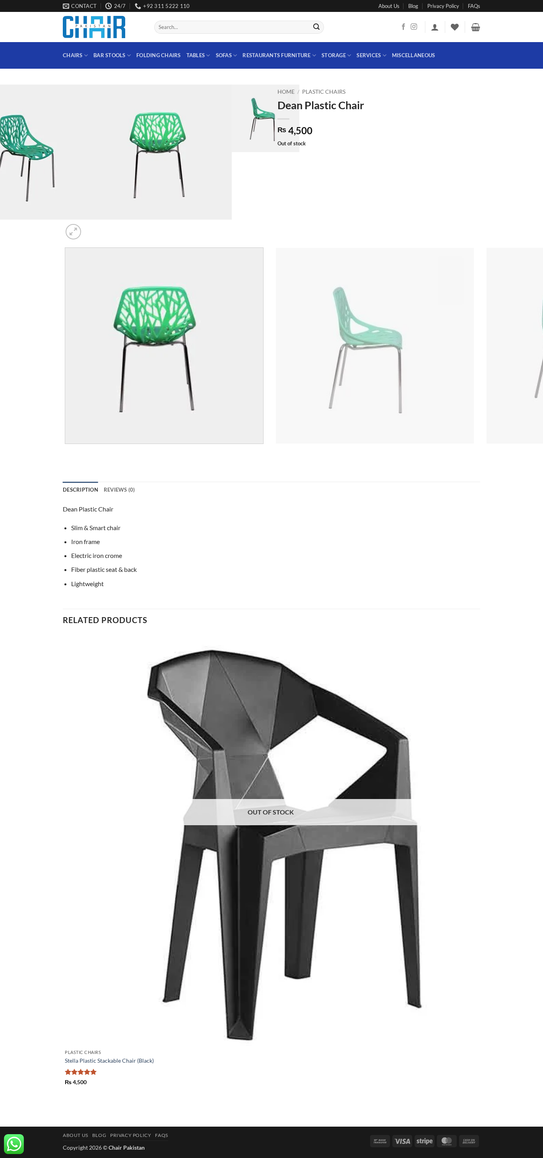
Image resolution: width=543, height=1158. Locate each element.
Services (369, 55)
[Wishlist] (455, 27)
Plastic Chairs (323, 92)
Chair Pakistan (127, 1147)
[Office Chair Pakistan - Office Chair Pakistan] (102, 27)
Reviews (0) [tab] (119, 489)
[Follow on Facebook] (403, 27)
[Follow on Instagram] (414, 27)
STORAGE (334, 55)
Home (286, 92)
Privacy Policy (443, 6)
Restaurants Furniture (276, 55)
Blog (413, 6)
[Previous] (66, 451)
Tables (195, 55)
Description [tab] (80, 489)
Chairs (73, 55)
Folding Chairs (158, 55)
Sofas (224, 55)
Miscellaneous (413, 55)
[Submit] (317, 27)
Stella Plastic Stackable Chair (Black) (109, 1060)
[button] (435, 27)
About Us (388, 6)
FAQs (474, 6)
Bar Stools (109, 55)
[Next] (92, 227)
